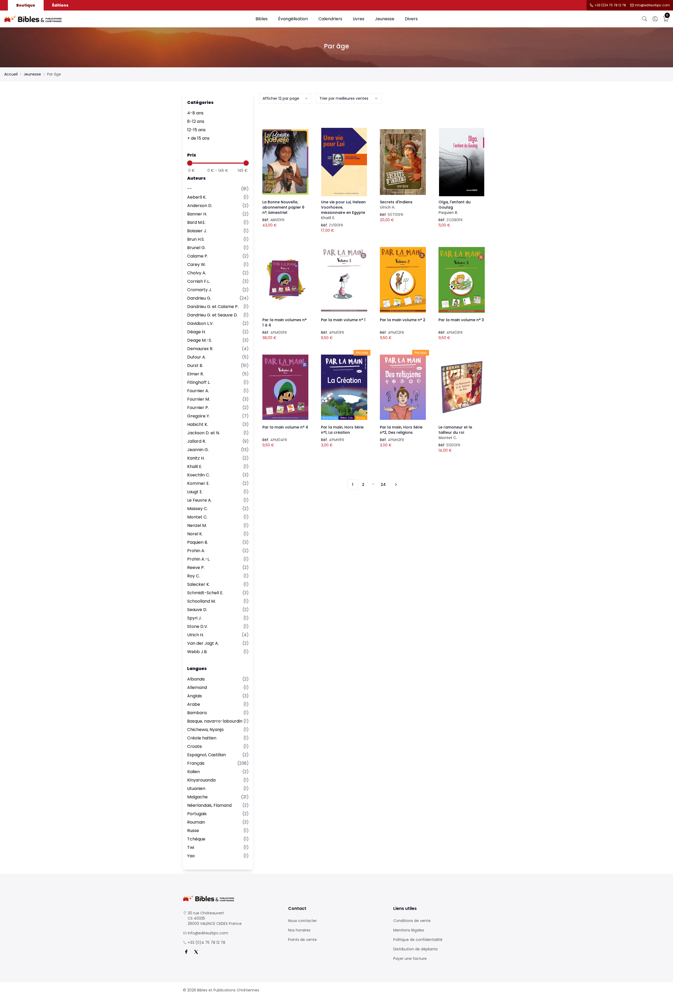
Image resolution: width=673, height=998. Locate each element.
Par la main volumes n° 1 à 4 (284, 322)
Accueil (11, 74)
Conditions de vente (412, 920)
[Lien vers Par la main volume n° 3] (462, 280)
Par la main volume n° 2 (402, 319)
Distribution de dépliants (415, 949)
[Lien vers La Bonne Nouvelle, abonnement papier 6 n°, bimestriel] (285, 162)
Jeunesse (384, 19)
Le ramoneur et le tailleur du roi (455, 432)
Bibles (262, 19)
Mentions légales (408, 930)
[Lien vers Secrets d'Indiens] (403, 162)
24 (383, 484)
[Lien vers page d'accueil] (127, 19)
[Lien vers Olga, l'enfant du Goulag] (462, 162)
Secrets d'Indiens (396, 204)
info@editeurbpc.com (652, 5)
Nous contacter (302, 920)
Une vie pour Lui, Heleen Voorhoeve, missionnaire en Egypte (343, 209)
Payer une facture (410, 958)
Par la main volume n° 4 (285, 427)
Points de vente (302, 939)
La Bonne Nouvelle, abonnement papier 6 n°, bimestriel (283, 207)
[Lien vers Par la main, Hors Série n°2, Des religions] (403, 387)
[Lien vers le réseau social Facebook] (186, 952)
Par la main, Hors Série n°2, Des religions (401, 430)
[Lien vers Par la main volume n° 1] (344, 280)
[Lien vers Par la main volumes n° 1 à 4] (285, 280)
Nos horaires (299, 930)
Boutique (25, 5)
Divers (411, 19)
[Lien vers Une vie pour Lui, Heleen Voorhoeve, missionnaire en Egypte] (344, 162)
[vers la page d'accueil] (231, 898)
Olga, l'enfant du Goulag (455, 207)
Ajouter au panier (285, 157)
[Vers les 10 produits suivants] (395, 484)
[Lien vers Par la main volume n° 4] (285, 387)
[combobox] (285, 98)
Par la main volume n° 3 (461, 319)
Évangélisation (293, 19)
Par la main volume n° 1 (343, 319)
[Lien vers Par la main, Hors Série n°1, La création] (344, 387)
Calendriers (330, 19)
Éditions (60, 5)
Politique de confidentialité (417, 939)
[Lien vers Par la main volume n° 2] (403, 280)
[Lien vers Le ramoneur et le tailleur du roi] (462, 387)
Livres (358, 19)
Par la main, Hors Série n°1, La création (342, 430)
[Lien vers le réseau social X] (196, 952)
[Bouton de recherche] (644, 19)
